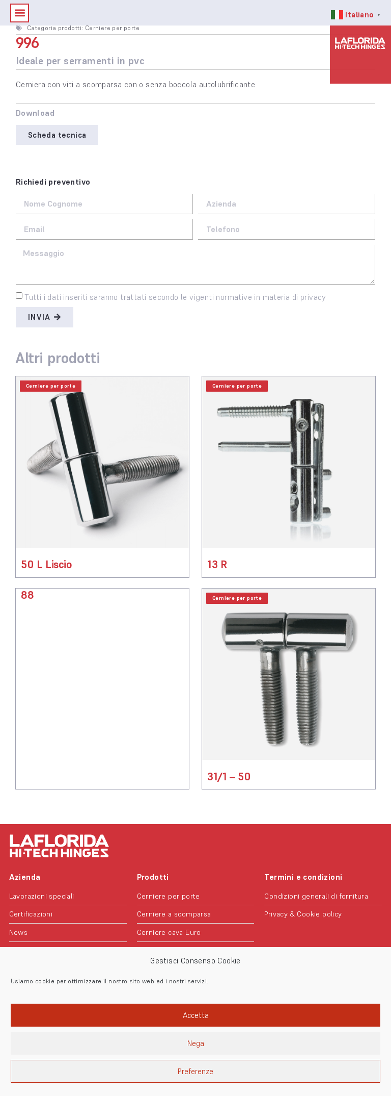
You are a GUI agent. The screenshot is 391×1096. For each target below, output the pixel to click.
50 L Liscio (46, 564)
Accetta (196, 1015)
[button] (19, 13)
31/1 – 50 (228, 776)
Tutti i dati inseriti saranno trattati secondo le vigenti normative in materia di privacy (175, 297)
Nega (195, 1043)
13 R (217, 564)
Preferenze (195, 1071)
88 (27, 595)
